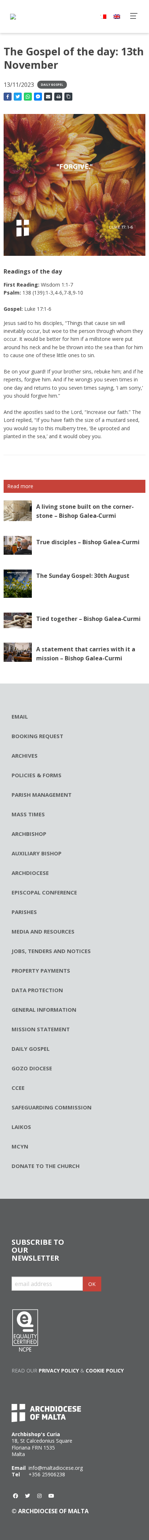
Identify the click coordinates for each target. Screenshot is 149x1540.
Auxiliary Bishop (36, 853)
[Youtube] (51, 1496)
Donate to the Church (46, 1165)
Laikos (21, 1126)
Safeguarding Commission (51, 1107)
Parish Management (42, 794)
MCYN (20, 1146)
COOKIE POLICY (105, 1370)
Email (20, 716)
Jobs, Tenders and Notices (51, 951)
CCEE (18, 1087)
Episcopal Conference (44, 892)
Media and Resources (43, 931)
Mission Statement (41, 1029)
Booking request (37, 736)
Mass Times (28, 814)
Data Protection (37, 990)
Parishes (24, 911)
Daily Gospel (52, 84)
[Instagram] (39, 1496)
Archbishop (29, 833)
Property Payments (41, 970)
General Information (44, 1009)
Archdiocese (30, 872)
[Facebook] (15, 1496)
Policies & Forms (36, 775)
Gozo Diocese (32, 1068)
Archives (25, 755)
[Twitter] (27, 1496)
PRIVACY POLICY (59, 1370)
